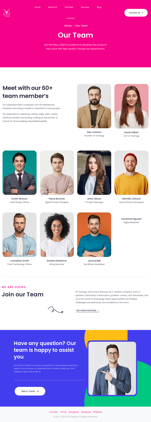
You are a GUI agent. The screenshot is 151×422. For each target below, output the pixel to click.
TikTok (63, 412)
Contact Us (134, 12)
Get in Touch (28, 391)
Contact (71, 18)
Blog (99, 7)
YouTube (53, 412)
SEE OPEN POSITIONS (86, 310)
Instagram (74, 412)
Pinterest (97, 412)
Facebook (86, 412)
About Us (52, 7)
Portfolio (69, 7)
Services (85, 7)
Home (37, 7)
